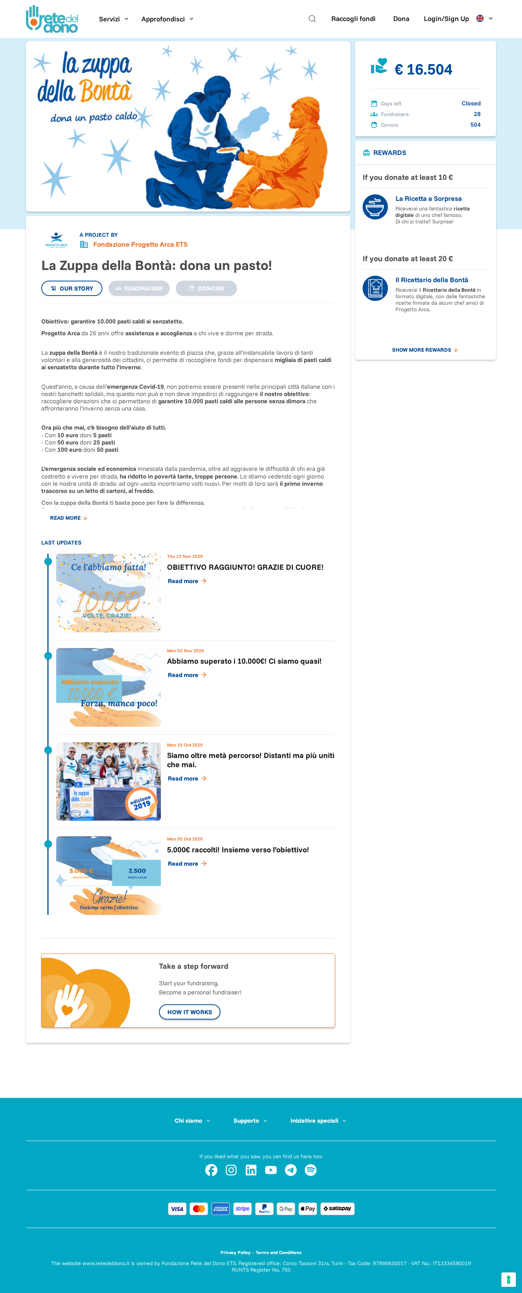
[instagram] (231, 1170)
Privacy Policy (235, 1252)
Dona (401, 18)
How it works (189, 1012)
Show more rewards (421, 349)
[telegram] (290, 1170)
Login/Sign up (446, 18)
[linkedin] (251, 1170)
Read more (65, 517)
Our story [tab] (76, 288)
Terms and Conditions (279, 1252)
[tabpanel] (188, 617)
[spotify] (310, 1170)
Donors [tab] (211, 288)
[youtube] (271, 1170)
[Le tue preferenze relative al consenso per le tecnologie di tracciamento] (508, 1279)
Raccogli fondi (353, 18)
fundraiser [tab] (144, 288)
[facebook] (211, 1170)
